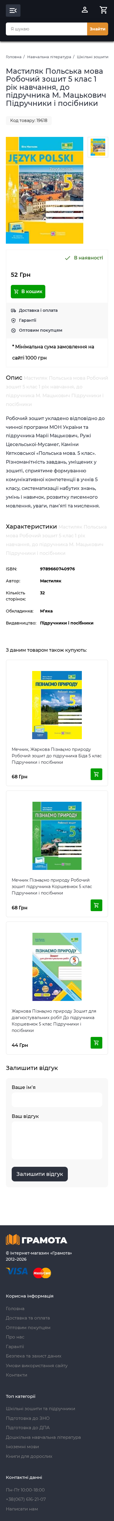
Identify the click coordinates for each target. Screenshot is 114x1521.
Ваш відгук (25, 1116)
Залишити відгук (39, 1174)
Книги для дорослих (29, 1456)
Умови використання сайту (37, 1365)
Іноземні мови (22, 1446)
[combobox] (46, 29)
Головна (14, 56)
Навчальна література (49, 56)
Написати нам (22, 1509)
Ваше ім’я (24, 1087)
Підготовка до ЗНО (28, 1418)
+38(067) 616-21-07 (26, 1499)
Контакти (16, 1375)
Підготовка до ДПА (28, 1427)
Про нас (15, 1337)
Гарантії (27, 320)
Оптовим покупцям (40, 330)
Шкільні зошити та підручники (40, 1408)
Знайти (98, 29)
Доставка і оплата (38, 310)
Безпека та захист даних (33, 1356)
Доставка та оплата (28, 1318)
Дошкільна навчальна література (43, 1437)
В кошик (31, 291)
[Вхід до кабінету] (84, 10)
